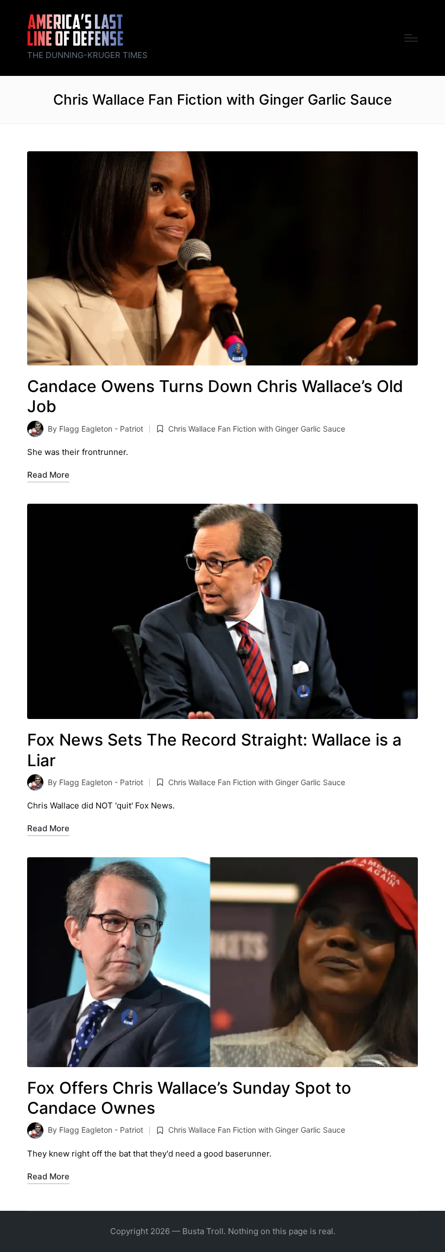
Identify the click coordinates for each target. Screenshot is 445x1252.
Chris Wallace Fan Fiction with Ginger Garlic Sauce (256, 428)
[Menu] (411, 38)
